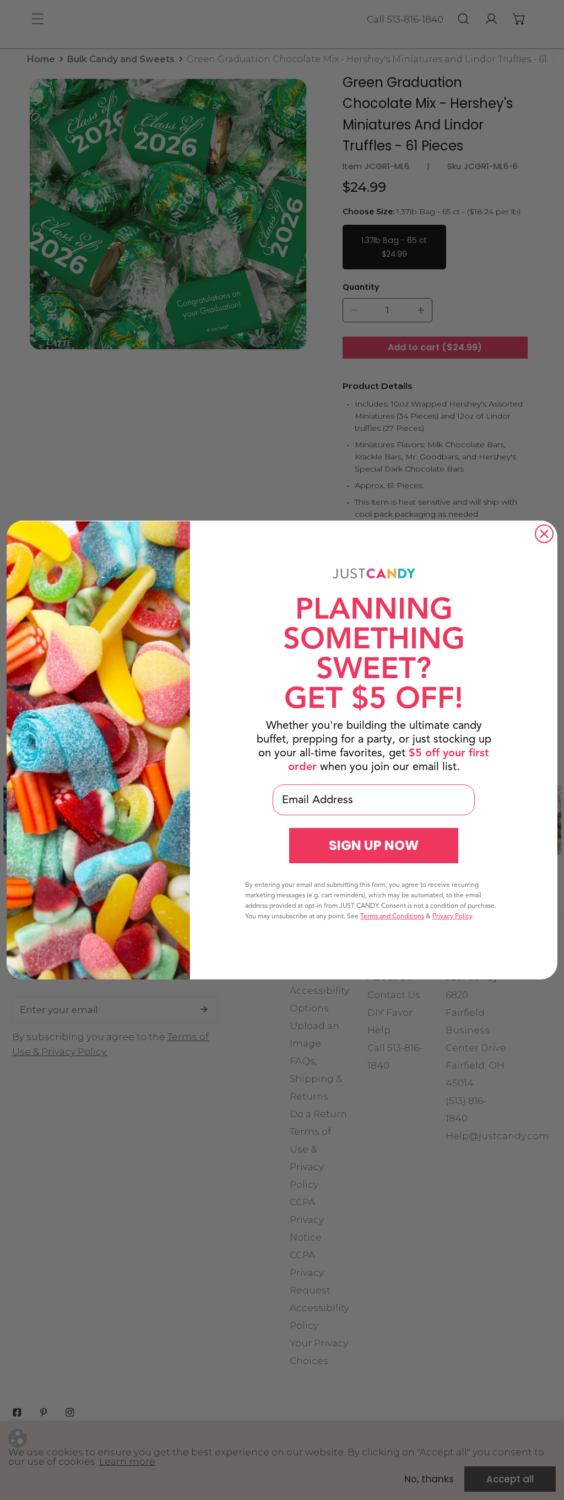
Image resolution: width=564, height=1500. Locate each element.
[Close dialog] (544, 534)
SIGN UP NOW (374, 845)
